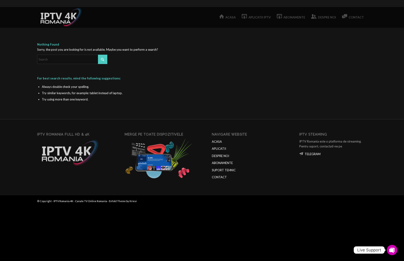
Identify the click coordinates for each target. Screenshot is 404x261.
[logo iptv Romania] (61, 17)
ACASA (217, 141)
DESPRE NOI (220, 156)
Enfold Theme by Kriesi (123, 201)
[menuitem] (227, 17)
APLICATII (219, 148)
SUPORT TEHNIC (224, 170)
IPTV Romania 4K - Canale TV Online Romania (80, 201)
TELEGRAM (313, 154)
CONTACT (219, 177)
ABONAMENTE (222, 163)
